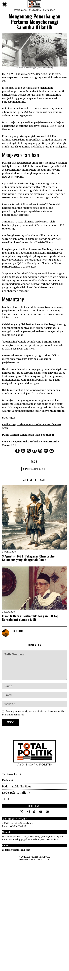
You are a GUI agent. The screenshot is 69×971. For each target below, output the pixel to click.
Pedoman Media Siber (16, 786)
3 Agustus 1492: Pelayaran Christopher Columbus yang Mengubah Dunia (29, 557)
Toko (5, 798)
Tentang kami (11, 774)
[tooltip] (17, 451)
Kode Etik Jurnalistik (16, 792)
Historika (35, 10)
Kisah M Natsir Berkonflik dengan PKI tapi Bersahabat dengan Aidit (30, 617)
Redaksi (7, 780)
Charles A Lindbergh (34, 468)
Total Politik (41, 859)
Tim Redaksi (17, 630)
